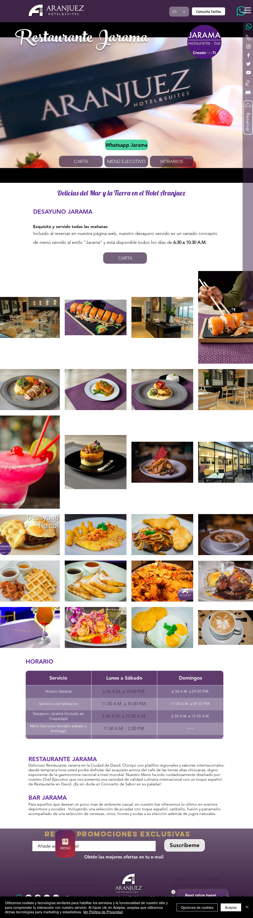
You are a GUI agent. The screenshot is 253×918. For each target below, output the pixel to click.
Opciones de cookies (197, 907)
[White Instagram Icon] (248, 46)
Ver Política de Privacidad (103, 911)
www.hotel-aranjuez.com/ (197, 885)
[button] (248, 83)
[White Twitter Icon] (248, 64)
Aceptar (231, 907)
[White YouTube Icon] (248, 72)
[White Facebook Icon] (248, 55)
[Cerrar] (247, 907)
